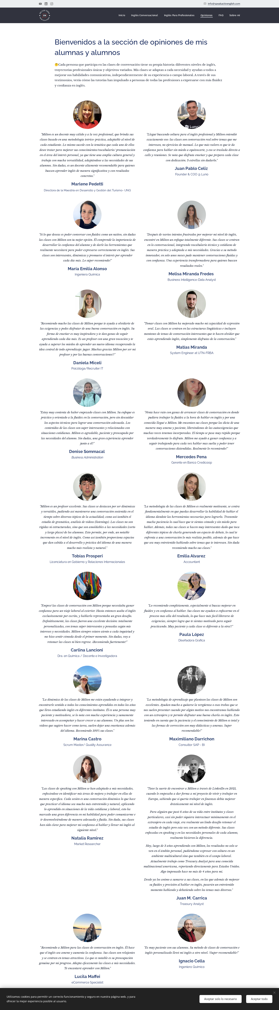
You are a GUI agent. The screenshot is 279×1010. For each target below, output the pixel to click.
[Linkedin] (46, 4)
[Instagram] (51, 4)
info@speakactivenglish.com (224, 3)
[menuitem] (123, 15)
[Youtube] (40, 4)
